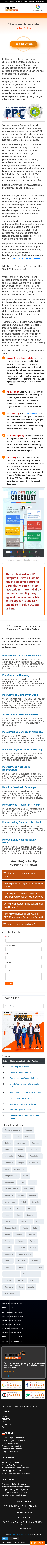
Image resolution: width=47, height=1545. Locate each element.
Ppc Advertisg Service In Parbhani (21, 822)
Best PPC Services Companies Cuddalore (13, 1316)
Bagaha (31, 1287)
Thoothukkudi (35, 1156)
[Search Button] (40, 1005)
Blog (4, 1427)
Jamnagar (36, 1143)
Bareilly (33, 1248)
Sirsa (21, 1287)
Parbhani (19, 1150)
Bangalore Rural (11, 1176)
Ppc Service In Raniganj (15, 675)
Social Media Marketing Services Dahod (25, 1092)
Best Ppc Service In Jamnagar (19, 787)
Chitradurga (33, 1163)
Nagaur (39, 1221)
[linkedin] (8, 1376)
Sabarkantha (25, 1221)
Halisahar (34, 1261)
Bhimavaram (21, 1143)
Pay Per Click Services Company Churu (13, 1333)
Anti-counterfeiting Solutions (14, 1484)
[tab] (23, 874)
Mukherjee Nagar (11, 1293)
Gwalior (33, 1241)
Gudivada (8, 1241)
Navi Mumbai (34, 1150)
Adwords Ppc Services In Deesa (20, 714)
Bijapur (21, 1163)
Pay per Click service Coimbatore (12, 1324)
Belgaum (32, 1195)
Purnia (25, 1228)
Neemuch (19, 1235)
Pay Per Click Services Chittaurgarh (12, 1341)
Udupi (7, 1136)
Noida (18, 1215)
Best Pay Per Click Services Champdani (13, 1304)
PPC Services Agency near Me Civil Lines (13, 1328)
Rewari (21, 1195)
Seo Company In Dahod (19, 1067)
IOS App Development (11, 1462)
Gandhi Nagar (10, 1202)
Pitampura (9, 1267)
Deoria (32, 1182)
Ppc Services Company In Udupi (20, 694)
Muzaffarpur (20, 1248)
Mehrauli (8, 1261)
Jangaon (8, 1280)
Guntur (31, 1208)
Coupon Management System (15, 1489)
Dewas (21, 1267)
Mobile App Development (13, 1471)
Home (16, 28)
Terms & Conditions (19, 1542)
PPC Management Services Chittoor (13, 1337)
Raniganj (28, 1130)
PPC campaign (32, 413)
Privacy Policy (6, 1542)
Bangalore (9, 1195)
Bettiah (25, 1176)
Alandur (33, 1280)
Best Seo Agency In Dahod (20, 1110)
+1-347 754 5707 (23, 1528)
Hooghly (8, 1208)
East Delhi (21, 1280)
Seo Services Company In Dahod (23, 1104)
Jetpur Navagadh (11, 1274)
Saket (35, 1228)
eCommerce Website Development (17, 1473)
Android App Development (13, 1465)
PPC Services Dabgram (9, 1308)
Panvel (7, 1235)
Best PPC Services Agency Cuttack (12, 1312)
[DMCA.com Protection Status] (10, 1539)
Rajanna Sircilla (11, 1228)
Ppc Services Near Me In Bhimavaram (16, 768)
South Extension (35, 1267)
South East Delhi (24, 1254)
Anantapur (9, 1163)
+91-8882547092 (23, 44)
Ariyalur (8, 1150)
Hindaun (32, 1235)
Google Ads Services (11, 1452)
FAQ (4, 1421)
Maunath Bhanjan (11, 1189)
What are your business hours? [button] (19, 924)
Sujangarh (9, 1254)
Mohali (23, 1202)
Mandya (20, 1208)
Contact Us (6, 1424)
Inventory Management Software (16, 1487)
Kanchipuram (10, 1221)
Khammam (31, 1215)
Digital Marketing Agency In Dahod (23, 1072)
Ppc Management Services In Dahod (24, 1078)
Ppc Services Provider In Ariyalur (21, 804)
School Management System (14, 1492)
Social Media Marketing (12, 1443)
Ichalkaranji (28, 1189)
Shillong (8, 1143)
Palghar (21, 1156)
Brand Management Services (14, 1446)
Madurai (8, 1215)
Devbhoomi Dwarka (31, 1274)
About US (6, 1419)
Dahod (21, 28)
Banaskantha (19, 1169)
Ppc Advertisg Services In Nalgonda (22, 732)
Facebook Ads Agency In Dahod (22, 1098)
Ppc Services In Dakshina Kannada (22, 655)
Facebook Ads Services (12, 1449)
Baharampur (9, 1182)
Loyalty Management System (14, 1495)
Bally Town (21, 1261)
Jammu (7, 1248)
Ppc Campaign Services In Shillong (22, 749)
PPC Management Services (14, 1440)
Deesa (17, 1136)
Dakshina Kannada (12, 1130)
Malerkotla (9, 1156)
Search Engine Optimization (14, 1438)
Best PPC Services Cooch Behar (12, 1320)
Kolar (7, 1169)
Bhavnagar (9, 1287)
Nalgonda (29, 1136)
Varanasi (21, 1241)
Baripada (35, 1202)
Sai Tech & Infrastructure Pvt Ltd (19, 1534)
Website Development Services (15, 1468)
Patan (22, 1182)
